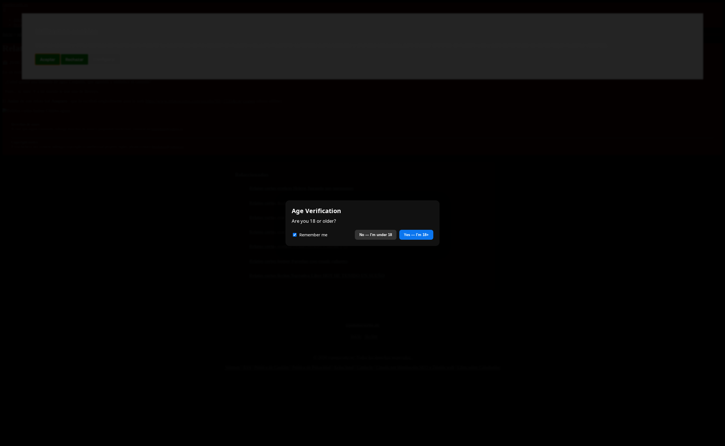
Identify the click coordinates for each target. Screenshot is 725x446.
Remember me (313, 234)
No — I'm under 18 (375, 235)
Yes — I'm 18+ (416, 235)
